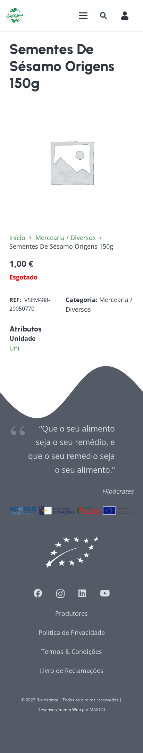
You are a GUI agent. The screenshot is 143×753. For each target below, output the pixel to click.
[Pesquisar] (103, 15)
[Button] (128, 15)
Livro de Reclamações (71, 670)
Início (17, 237)
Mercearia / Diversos (65, 237)
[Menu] (83, 15)
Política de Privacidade (72, 632)
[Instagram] (60, 594)
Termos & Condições (71, 651)
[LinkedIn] (82, 593)
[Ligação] (15, 15)
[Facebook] (38, 593)
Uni (14, 348)
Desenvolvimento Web (59, 709)
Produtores (71, 613)
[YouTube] (105, 593)
